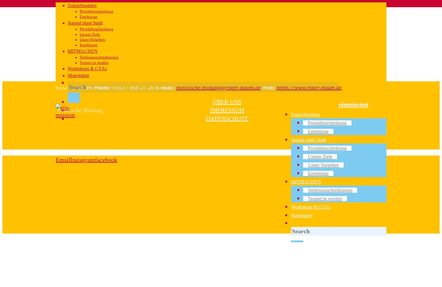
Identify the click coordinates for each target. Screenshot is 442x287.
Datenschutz (227, 118)
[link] (296, 223)
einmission (353, 104)
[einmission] (65, 115)
